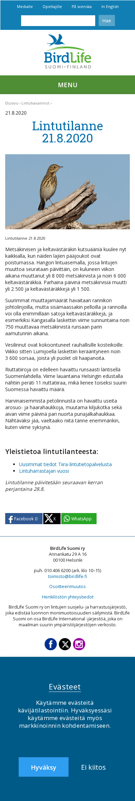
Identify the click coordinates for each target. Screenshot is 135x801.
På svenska (82, 6)
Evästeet (65, 686)
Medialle (25, 6)
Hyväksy (43, 767)
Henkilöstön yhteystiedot (67, 597)
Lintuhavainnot (35, 103)
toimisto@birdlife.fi (67, 576)
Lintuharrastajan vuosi (44, 471)
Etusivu (11, 103)
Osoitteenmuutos (67, 586)
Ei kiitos (93, 767)
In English (110, 6)
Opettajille (52, 6)
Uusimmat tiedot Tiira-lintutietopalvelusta (65, 464)
